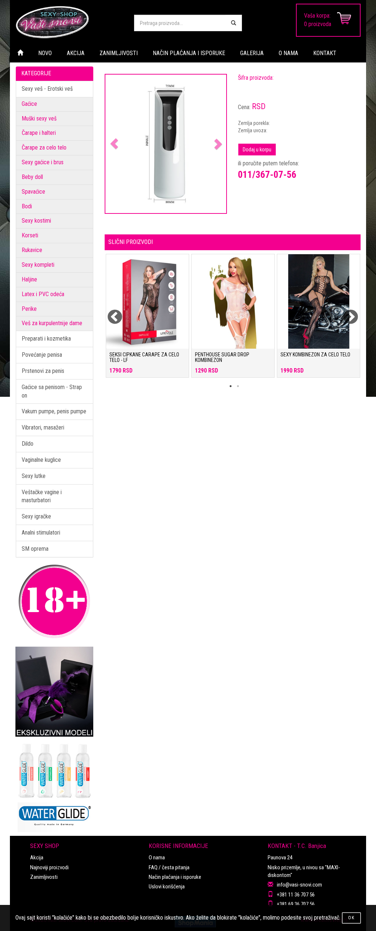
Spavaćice (33, 191)
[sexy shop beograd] (69, 22)
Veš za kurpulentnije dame (52, 323)
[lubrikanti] (54, 784)
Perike (29, 308)
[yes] (233, 23)
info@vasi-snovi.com (299, 884)
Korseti (30, 235)
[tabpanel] (147, 319)
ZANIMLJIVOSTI (119, 53)
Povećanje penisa (42, 354)
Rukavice (32, 250)
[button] (114, 144)
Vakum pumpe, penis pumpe (54, 411)
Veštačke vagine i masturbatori (42, 496)
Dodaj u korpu (257, 149)
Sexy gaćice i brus (43, 162)
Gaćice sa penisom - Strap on (52, 391)
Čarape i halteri (39, 132)
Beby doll (32, 176)
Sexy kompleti (38, 264)
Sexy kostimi (36, 220)
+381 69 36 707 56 (296, 904)
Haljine (29, 279)
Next (346, 312)
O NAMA (288, 53)
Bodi (27, 206)
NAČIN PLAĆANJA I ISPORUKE (189, 53)
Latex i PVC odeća (43, 294)
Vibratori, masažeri (43, 427)
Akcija (36, 857)
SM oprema (35, 548)
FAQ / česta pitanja (169, 867)
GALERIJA (252, 53)
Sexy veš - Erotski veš (47, 88)
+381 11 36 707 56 (296, 894)
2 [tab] (238, 386)
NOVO (45, 53)
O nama (157, 857)
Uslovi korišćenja (167, 886)
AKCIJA (75, 53)
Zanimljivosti (44, 877)
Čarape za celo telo (44, 147)
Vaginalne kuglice (41, 459)
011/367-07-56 (267, 174)
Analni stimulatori (41, 532)
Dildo (27, 443)
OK (351, 917)
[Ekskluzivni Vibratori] (54, 692)
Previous (110, 312)
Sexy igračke (36, 516)
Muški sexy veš (39, 118)
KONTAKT (324, 53)
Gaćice (29, 103)
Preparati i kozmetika (46, 338)
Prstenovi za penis (43, 370)
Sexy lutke (34, 475)
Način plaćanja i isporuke (175, 877)
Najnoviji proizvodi (49, 867)
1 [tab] (230, 386)
